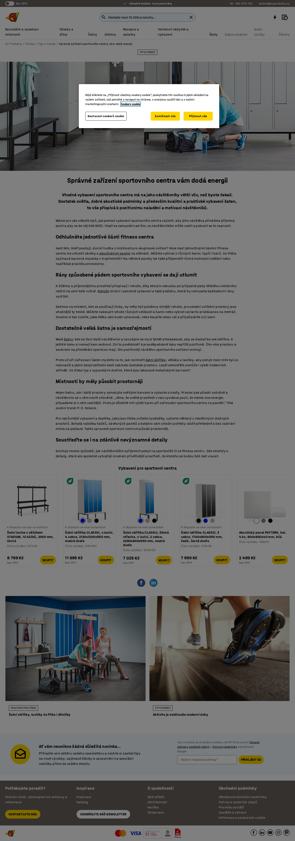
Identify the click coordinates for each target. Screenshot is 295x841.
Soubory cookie (130, 104)
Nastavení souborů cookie (106, 116)
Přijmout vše (198, 116)
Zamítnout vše (165, 116)
